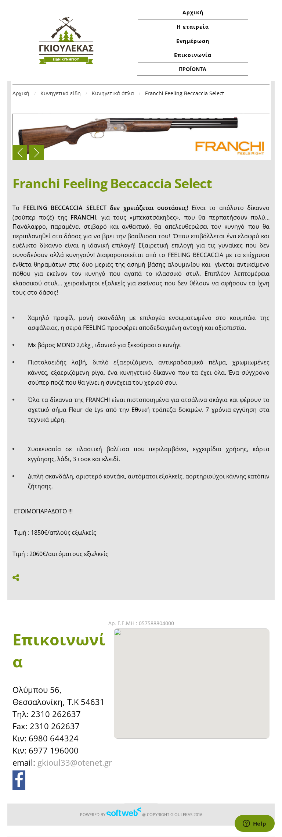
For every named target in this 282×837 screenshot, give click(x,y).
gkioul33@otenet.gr (74, 762)
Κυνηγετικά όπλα (113, 93)
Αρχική (192, 12)
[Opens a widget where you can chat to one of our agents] (254, 824)
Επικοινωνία (193, 54)
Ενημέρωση (192, 41)
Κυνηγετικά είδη (60, 93)
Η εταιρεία (193, 26)
